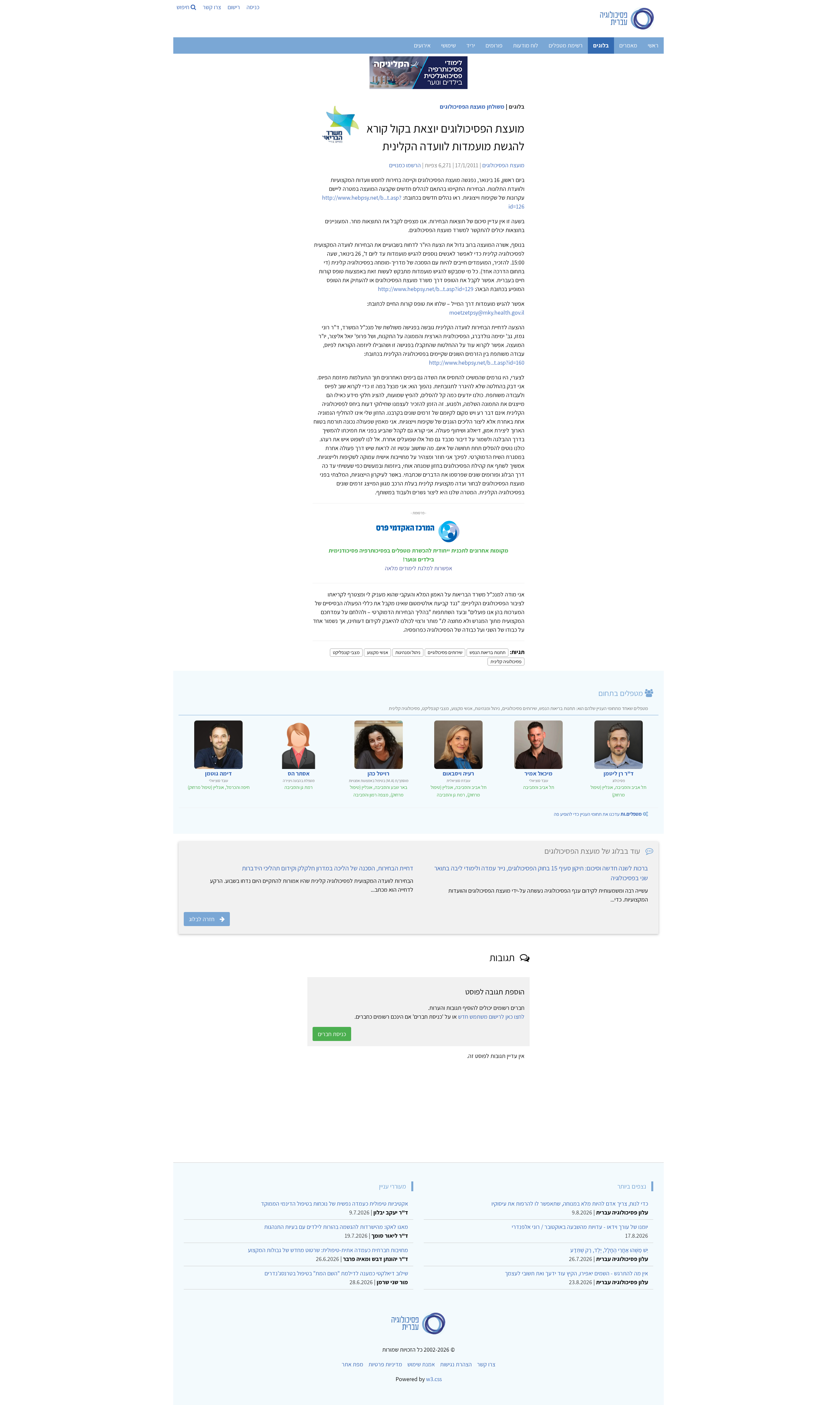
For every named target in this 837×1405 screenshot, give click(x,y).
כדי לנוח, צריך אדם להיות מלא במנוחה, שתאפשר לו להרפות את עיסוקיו (569, 1203)
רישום (234, 7)
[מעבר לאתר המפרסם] (418, 72)
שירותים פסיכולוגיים (445, 652)
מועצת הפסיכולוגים (503, 165)
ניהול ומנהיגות (407, 652)
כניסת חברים (332, 1034)
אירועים (422, 45)
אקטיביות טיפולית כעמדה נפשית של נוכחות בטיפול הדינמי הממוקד (334, 1203)
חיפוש (184, 7)
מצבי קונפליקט (346, 652)
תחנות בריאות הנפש (487, 652)
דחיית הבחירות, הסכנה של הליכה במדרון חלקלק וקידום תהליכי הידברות (327, 868)
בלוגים (601, 45)
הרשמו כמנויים (405, 165)
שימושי (448, 45)
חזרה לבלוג (201, 919)
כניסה (253, 7)
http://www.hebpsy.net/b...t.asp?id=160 (476, 362)
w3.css (434, 1379)
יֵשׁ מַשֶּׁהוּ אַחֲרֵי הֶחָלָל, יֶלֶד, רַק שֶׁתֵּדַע (609, 1250)
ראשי (653, 45)
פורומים (494, 45)
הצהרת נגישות (456, 1364)
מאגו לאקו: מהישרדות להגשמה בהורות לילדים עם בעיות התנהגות (336, 1227)
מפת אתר (352, 1364)
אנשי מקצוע (377, 652)
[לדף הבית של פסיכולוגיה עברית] (627, 18)
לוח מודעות (525, 45)
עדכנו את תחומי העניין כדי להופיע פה (598, 814)
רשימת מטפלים (566, 45)
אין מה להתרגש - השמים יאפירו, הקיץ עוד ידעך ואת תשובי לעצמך (576, 1273)
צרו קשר (212, 7)
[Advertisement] (462, 1109)
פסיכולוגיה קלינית (505, 661)
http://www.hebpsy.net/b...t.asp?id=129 (425, 289)
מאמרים (628, 45)
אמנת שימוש (421, 1364)
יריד (470, 45)
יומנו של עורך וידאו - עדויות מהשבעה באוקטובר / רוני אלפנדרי (580, 1227)
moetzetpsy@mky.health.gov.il (486, 312)
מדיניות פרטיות (385, 1364)
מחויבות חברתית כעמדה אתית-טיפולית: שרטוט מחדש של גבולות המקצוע (328, 1250)
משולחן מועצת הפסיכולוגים (472, 106)
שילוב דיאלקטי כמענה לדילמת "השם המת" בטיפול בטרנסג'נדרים (336, 1273)
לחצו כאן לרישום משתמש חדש (491, 1016)
